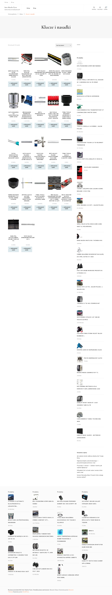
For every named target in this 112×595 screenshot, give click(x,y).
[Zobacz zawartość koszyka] (105, 8)
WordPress (26, 592)
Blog (12, 2)
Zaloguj (100, 9)
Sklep (6, 2)
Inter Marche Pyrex (11, 7)
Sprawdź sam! (14, 84)
